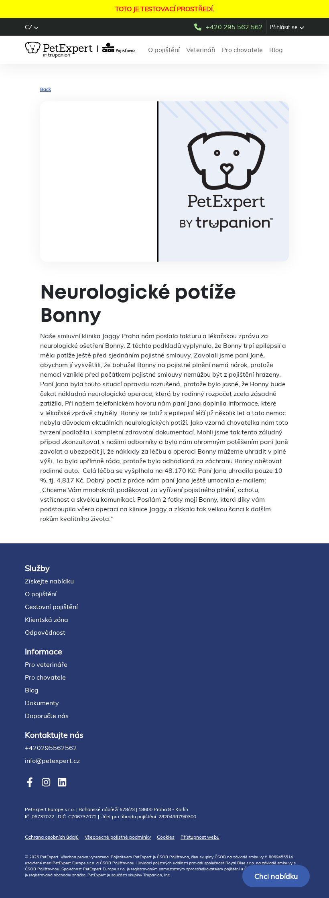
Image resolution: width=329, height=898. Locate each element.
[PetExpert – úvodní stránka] (81, 50)
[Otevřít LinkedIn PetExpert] (62, 782)
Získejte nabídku (49, 581)
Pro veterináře (46, 664)
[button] (32, 27)
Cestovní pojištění (51, 607)
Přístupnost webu (200, 837)
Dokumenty (42, 703)
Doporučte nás (47, 716)
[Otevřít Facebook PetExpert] (30, 782)
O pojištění (164, 50)
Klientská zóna (46, 619)
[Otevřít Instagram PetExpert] (46, 782)
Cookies (166, 837)
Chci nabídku (276, 876)
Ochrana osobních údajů (52, 837)
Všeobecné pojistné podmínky (118, 837)
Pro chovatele (242, 50)
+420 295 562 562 (234, 27)
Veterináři (200, 50)
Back (45, 89)
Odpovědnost (45, 632)
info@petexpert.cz (52, 761)
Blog (276, 50)
